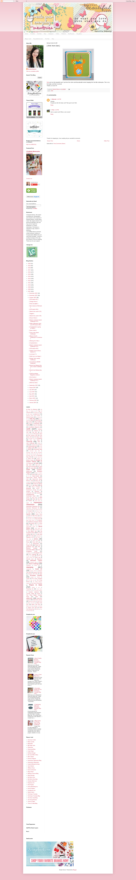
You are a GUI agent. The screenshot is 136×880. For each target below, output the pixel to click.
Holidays (30, 500)
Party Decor (37, 537)
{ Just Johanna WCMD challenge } (34, 362)
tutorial (38, 593)
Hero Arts (40, 499)
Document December (31, 466)
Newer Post (50, 140)
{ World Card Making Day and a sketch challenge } (35, 367)
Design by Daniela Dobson (34, 460)
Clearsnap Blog (31, 749)
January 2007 (33, 402)
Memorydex (31, 523)
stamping (29, 567)
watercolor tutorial (32, 601)
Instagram (50, 33)
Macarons (30, 517)
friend (30, 485)
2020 (29, 263)
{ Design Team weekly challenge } (34, 359)
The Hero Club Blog (33, 797)
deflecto (38, 458)
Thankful (38, 577)
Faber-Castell (35, 476)
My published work (38, 38)
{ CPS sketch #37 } (33, 299)
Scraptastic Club (38, 552)
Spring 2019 (37, 565)
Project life (37, 545)
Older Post (106, 140)
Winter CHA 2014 (38, 606)
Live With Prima (34, 515)
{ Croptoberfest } (33, 343)
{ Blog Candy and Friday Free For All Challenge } (37, 722)
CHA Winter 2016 (38, 437)
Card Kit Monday (37, 425)
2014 (29, 276)
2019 (29, 265)
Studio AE (38, 569)
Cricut (40, 444)
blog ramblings (38, 421)
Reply (52, 105)
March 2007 (32, 398)
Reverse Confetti (31, 548)
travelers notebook (34, 592)
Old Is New (31, 535)
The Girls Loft (31, 580)
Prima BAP (35, 542)
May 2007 (32, 394)
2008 (29, 289)
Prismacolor (36, 543)
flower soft (37, 480)
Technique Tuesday (36, 575)
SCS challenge (32, 554)
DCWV (29, 449)
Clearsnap (29, 441)
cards (28, 429)
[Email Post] (69, 89)
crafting (28, 444)
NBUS (34, 534)
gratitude (37, 488)
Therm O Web (35, 585)
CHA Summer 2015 (32, 435)
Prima (27, 542)
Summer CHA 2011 (37, 572)
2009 (29, 287)
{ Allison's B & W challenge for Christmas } (35, 337)
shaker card (37, 557)
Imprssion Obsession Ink (32, 508)
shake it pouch (29, 557)
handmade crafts (30, 493)
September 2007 (33, 385)
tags (41, 573)
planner (34, 540)
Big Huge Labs (31, 745)
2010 (29, 285)
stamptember (28, 569)
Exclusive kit (39, 474)
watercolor (29, 598)
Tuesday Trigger (30, 593)
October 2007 (33, 297)
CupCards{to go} (32, 446)
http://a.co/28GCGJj (31, 144)
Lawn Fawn (37, 512)
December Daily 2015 (30, 455)
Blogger (75, 869)
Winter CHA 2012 (36, 604)
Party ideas (28, 539)
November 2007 (33, 295)
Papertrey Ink (29, 537)
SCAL (39, 549)
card (27, 425)
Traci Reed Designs (38, 590)
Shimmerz (39, 559)
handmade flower (31, 496)
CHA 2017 (34, 432)
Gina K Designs (36, 486)
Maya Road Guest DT (31, 520)
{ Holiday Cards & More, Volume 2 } (35, 351)
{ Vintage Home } (33, 301)
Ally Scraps (30, 414)
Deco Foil (30, 458)
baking (32, 420)
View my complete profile (32, 71)
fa (28, 476)
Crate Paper (31, 751)
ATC (27, 418)
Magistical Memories (38, 517)
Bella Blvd (38, 420)
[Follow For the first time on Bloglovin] (33, 197)
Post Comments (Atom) (59, 143)
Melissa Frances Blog (33, 773)
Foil (27, 482)
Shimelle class (30, 559)
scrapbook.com (29, 552)
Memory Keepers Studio (36, 521)
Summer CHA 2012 (32, 573)
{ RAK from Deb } (33, 382)
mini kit (34, 524)
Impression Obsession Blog (34, 760)
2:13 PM (57, 109)
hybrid (27, 502)
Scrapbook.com (31, 790)
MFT (37, 523)
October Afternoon (32, 781)
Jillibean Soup (31, 767)
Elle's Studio (31, 756)
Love (41, 515)
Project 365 (29, 545)
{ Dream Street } (33, 317)
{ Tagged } (31, 313)
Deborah (54, 99)
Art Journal (38, 417)
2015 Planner (35, 412)
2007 (29, 291)
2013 (29, 278)
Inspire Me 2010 (39, 509)
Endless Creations (38, 472)
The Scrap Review (32, 799)
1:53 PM (59, 99)
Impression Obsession (34, 503)
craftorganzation (35, 444)
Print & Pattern (31, 788)
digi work (28, 464)
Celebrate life (37, 430)
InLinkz (32, 509)
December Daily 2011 (36, 453)
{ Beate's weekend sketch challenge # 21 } (35, 380)
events (33, 474)
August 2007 (32, 387)
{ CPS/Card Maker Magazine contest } (34, 374)
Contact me (29, 178)
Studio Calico (31, 792)
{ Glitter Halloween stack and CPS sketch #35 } (35, 324)
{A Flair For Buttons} (31, 409)
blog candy (29, 421)
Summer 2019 (33, 570)
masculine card (31, 518)
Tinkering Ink (29, 589)
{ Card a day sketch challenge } (34, 333)
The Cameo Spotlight (37, 578)
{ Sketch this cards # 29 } (35, 311)
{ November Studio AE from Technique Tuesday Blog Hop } (38, 691)
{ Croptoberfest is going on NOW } (35, 327)
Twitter (57, 33)
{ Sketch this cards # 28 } (35, 315)
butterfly (30, 423)
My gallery (79, 33)
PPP (39, 540)
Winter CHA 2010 (31, 602)
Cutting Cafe (31, 447)
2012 (29, 280)
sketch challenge (34, 563)
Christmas (39, 438)
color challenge (30, 443)
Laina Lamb (30, 512)
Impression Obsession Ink (33, 506)
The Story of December (36, 583)
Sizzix (40, 562)
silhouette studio (33, 562)
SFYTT (38, 555)
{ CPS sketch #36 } (33, 309)
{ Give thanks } (32, 377)
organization (38, 535)
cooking (38, 443)
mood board (37, 528)
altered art (37, 414)
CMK (39, 441)
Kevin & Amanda (32, 769)
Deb (48, 82)
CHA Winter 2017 (31, 438)
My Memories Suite (38, 529)
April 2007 (32, 396)
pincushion (28, 540)
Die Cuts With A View (33, 754)
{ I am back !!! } (33, 354)
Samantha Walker (30, 549)
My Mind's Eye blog (32, 779)
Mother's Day (29, 529)
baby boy (32, 418)
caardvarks (36, 423)
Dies (37, 463)
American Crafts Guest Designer (33, 415)
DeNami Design (30, 460)
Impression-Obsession (33, 762)
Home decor (37, 500)
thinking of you (36, 587)
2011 (29, 282)
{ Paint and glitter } (33, 303)
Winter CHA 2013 (29, 606)
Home (26, 33)
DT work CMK (32, 468)
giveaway (28, 488)
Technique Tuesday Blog (34, 796)
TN (31, 590)
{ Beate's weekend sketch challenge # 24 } (35, 320)
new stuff (39, 534)
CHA (27, 432)
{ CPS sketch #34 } (33, 348)
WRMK (37, 609)
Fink (53, 109)
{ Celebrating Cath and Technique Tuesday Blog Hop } (37, 707)
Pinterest (63, 33)
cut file (41, 446)
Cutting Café (39, 447)
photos (36, 539)
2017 (29, 270)
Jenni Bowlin (31, 766)
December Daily (38, 449)
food (30, 482)
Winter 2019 (39, 601)
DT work (40, 466)
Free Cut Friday (36, 482)
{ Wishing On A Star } (34, 340)
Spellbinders (28, 565)
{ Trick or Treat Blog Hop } (37, 675)
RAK (52, 90)
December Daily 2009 (30, 452)
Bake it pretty (31, 741)
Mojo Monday (31, 775)
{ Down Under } (33, 330)
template (32, 577)
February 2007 (33, 400)
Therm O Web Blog (32, 803)
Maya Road (38, 518)
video (36, 596)
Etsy (45, 33)
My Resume (71, 33)
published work (30, 546)
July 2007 (31, 389)
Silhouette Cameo (36, 560)
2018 (29, 267)
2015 (29, 274)
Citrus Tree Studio (35, 440)
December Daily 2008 (35, 450)
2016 (29, 272)
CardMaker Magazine (34, 427)
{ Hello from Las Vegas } (35, 356)
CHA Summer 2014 (37, 433)
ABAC (41, 412)
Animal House (29, 417)
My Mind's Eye (32, 531)
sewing (33, 555)
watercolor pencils (37, 599)
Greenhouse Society (31, 489)
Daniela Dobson (32, 69)
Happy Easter (34, 497)
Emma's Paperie (32, 758)
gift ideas (35, 485)
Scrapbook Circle (31, 551)
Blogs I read (28, 38)
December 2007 (33, 293)
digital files (37, 464)
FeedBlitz (35, 208)
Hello (34, 499)
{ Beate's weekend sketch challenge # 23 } (35, 345)
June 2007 (32, 391)
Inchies (27, 509)
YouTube (39, 33)
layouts (28, 514)
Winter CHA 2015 (32, 607)
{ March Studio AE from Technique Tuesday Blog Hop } (37, 661)
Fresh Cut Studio (38, 483)
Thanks (28, 578)
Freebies (32, 33)
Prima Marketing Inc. (33, 786)
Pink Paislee (31, 784)
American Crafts (32, 739)
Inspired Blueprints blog (33, 764)
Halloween (37, 491)
